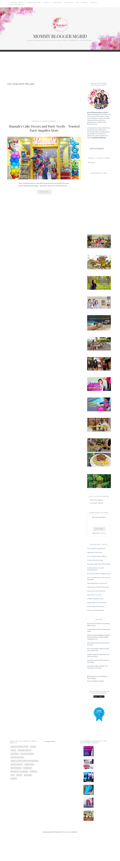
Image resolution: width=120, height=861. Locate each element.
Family (46, 2)
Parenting (27, 768)
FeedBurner (102, 533)
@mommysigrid (97, 148)
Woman (14, 778)
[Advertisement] (60, 66)
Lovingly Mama (92, 128)
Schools (33, 771)
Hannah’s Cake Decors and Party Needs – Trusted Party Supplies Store (44, 128)
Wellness (68, 2)
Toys (77, 2)
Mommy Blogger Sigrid (60, 36)
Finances (84, 2)
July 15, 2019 (44, 134)
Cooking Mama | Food (19, 746)
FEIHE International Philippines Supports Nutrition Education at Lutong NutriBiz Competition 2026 (98, 637)
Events (36, 121)
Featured (14, 753)
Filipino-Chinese (48, 121)
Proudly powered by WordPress (52, 832)
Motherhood (16, 768)
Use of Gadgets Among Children (97, 556)
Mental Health (17, 764)
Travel (93, 2)
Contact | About (17, 2)
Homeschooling (33, 2)
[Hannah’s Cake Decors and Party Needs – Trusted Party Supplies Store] (44, 179)
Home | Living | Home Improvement (24, 761)
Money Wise (29, 764)
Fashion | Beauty (17, 4)
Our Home (57, 2)
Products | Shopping (19, 771)
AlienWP (74, 832)
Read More (46, 192)
